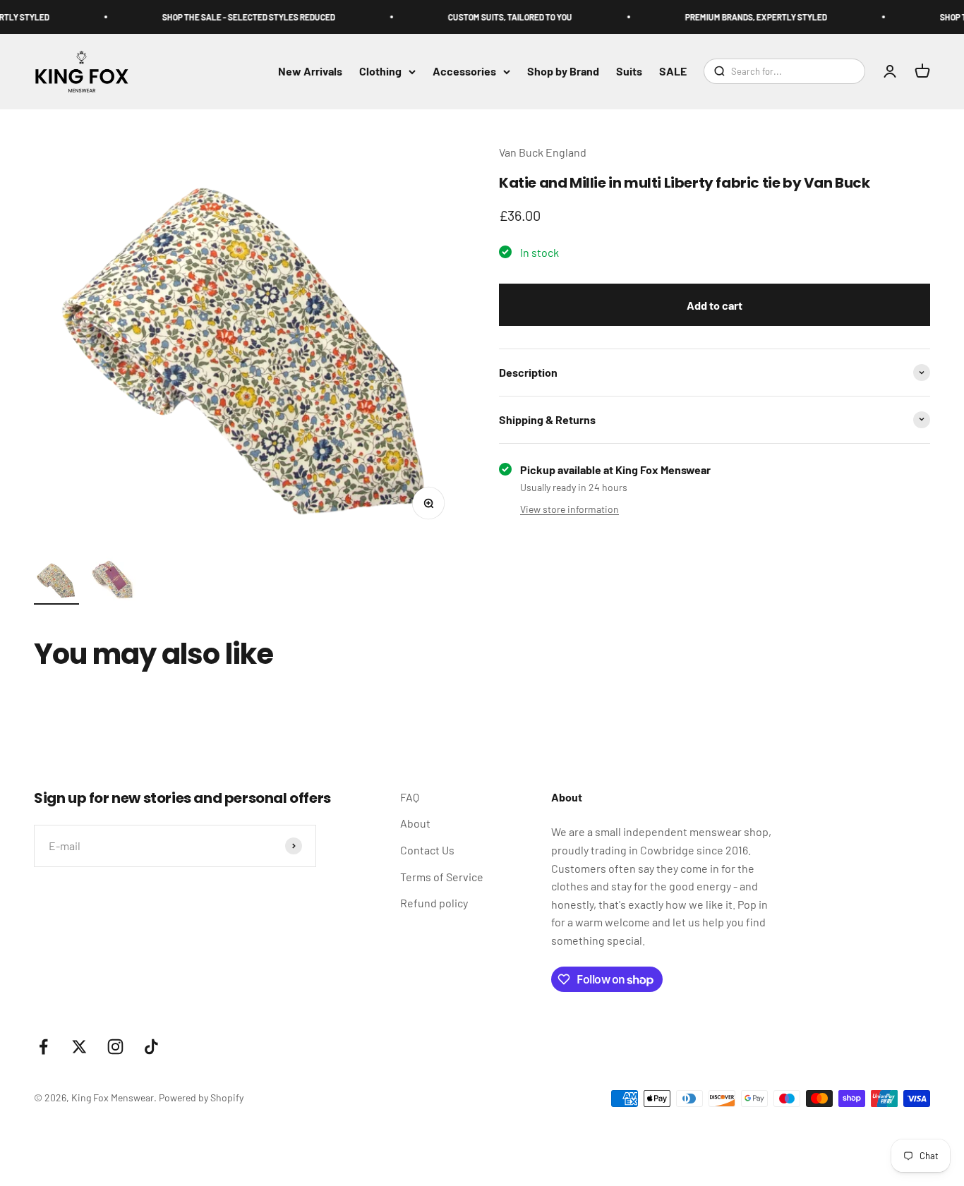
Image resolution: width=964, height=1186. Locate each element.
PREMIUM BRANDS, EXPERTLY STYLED (746, 17)
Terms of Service (441, 876)
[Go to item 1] (56, 582)
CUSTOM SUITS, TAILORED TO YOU (500, 17)
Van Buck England (542, 152)
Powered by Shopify (201, 1097)
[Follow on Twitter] (79, 1046)
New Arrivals (310, 71)
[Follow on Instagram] (115, 1046)
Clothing (380, 71)
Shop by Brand (563, 71)
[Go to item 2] (112, 581)
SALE (673, 71)
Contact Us (427, 850)
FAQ (409, 797)
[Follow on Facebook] (43, 1046)
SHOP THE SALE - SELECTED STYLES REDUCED (238, 17)
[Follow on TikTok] (151, 1046)
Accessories (464, 71)
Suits (629, 71)
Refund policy (434, 902)
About (415, 823)
